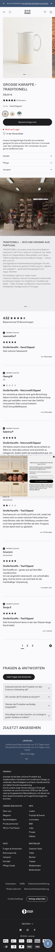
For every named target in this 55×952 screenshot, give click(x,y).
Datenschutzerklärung (34, 489)
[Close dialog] (54, 456)
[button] (48, 943)
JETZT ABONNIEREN (41, 481)
